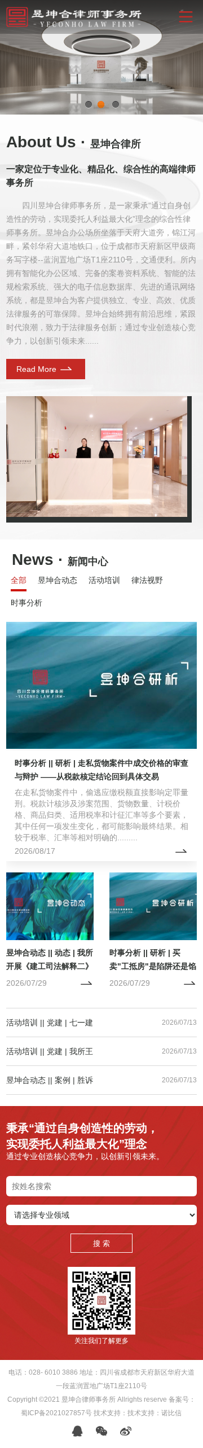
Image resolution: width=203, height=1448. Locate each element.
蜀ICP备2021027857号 (56, 1413)
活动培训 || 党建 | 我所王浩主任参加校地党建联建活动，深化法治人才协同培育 (49, 1051)
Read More (37, 369)
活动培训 (104, 580)
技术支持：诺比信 (154, 1413)
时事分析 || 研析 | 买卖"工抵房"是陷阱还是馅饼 (152, 966)
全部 (19, 580)
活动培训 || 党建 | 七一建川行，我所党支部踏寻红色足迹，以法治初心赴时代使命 (49, 1022)
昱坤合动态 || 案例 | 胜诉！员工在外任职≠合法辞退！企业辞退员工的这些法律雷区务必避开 (49, 1080)
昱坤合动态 (57, 580)
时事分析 (26, 602)
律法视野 (147, 580)
